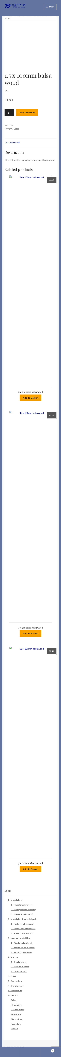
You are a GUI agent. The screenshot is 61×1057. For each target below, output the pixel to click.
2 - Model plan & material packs (22, 919)
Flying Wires (17, 1005)
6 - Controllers (15, 981)
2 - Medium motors (20, 966)
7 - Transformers (16, 986)
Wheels (14, 1028)
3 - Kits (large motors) (21, 952)
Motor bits (16, 1014)
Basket (47, 1050)
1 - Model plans (15, 900)
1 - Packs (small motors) (22, 924)
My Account (10, 1052)
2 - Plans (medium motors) (23, 909)
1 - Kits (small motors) (21, 943)
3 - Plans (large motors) (22, 914)
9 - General (13, 995)
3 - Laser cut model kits (19, 938)
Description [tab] (12, 142)
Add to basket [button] (30, 397)
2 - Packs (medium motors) (23, 928)
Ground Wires (17, 1009)
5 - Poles (12, 976)
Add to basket (27, 112)
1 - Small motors (18, 962)
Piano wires (16, 1019)
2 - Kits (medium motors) (23, 947)
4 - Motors (13, 957)
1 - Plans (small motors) (22, 905)
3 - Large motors (19, 971)
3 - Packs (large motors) (22, 933)
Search (30, 1052)
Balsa (16, 128)
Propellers (16, 1024)
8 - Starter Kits (15, 990)
